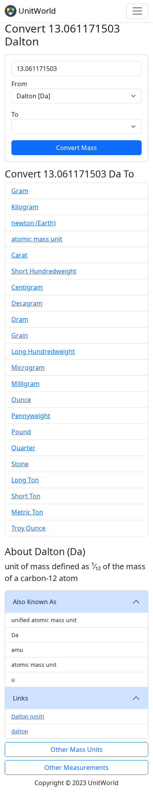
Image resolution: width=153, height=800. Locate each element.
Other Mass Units (77, 749)
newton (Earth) (33, 223)
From (19, 84)
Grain (19, 335)
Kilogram (24, 207)
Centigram (27, 287)
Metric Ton (27, 512)
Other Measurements (76, 767)
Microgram (28, 367)
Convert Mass (76, 147)
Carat (19, 255)
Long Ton (25, 480)
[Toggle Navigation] (137, 11)
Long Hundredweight (43, 351)
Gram (19, 190)
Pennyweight (30, 415)
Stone (20, 464)
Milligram (25, 383)
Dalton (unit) (27, 716)
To (14, 114)
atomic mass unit (36, 239)
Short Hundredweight (43, 271)
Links (20, 698)
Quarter (23, 447)
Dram (19, 319)
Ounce (21, 399)
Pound (21, 431)
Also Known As (34, 601)
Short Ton (25, 496)
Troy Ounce (28, 528)
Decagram (26, 303)
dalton (19, 731)
